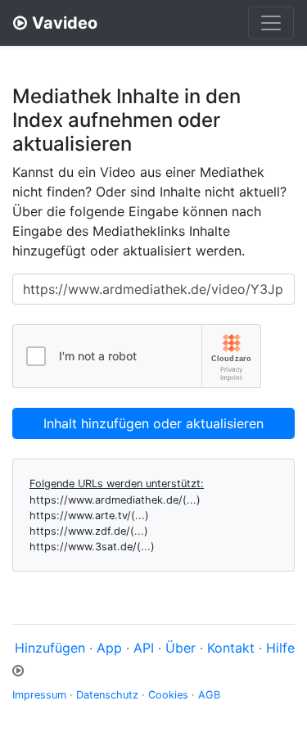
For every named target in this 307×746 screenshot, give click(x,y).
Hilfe (280, 648)
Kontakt (231, 648)
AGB (209, 695)
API (143, 648)
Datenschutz (107, 695)
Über (180, 648)
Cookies (168, 695)
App (109, 648)
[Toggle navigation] (271, 23)
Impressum (39, 695)
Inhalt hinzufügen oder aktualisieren (153, 423)
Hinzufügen (50, 648)
